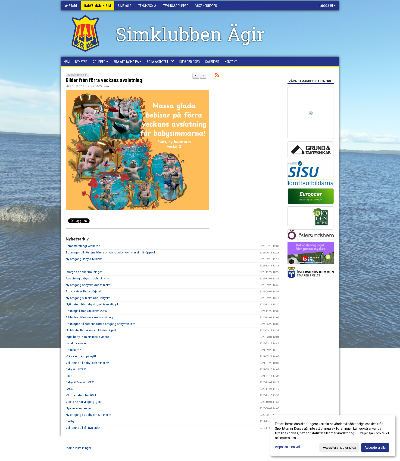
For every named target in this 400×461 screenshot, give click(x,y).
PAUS (69, 389)
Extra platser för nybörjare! (83, 291)
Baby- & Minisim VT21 (80, 382)
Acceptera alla (375, 447)
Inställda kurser (76, 343)
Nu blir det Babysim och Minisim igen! (91, 330)
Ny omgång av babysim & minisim (88, 414)
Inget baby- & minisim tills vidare (87, 337)
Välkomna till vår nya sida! (83, 427)
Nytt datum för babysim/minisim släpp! (92, 304)
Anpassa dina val (287, 447)
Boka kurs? (73, 350)
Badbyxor (72, 421)
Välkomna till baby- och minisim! (87, 363)
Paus (69, 376)
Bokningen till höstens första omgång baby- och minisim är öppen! (110, 252)
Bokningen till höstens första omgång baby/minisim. (101, 324)
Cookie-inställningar (78, 448)
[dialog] (332, 435)
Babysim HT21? (76, 369)
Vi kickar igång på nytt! (81, 356)
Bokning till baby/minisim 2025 (86, 311)
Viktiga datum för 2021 (81, 395)
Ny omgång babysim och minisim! (88, 285)
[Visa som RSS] (217, 76)
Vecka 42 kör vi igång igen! (83, 401)
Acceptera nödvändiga (339, 447)
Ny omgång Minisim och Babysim (88, 298)
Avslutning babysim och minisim (87, 278)
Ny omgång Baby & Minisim (84, 259)
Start (72, 6)
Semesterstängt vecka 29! (83, 246)
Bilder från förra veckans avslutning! (105, 80)
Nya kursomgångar (78, 408)
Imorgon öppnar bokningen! (84, 272)
